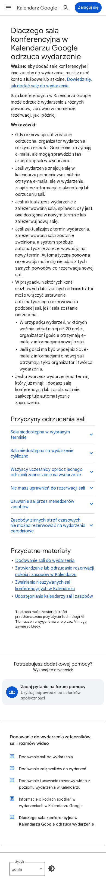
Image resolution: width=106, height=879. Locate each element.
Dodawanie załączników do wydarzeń (52, 768)
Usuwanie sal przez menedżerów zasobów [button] (42, 504)
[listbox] (27, 869)
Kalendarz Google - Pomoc (41, 8)
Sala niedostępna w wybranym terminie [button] (40, 434)
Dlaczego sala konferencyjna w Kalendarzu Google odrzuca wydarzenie (56, 821)
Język (19, 862)
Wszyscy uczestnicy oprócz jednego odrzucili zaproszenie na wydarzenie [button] (47, 472)
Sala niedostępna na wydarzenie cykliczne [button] (42, 453)
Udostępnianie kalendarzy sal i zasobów (54, 596)
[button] (8, 7)
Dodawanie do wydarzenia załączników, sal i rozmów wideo (51, 740)
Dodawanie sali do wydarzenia (44, 560)
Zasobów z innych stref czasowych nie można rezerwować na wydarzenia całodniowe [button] (48, 525)
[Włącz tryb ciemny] (51, 868)
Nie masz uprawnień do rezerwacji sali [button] (48, 488)
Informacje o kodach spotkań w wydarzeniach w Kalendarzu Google (51, 802)
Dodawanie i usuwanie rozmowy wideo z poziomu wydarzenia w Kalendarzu (54, 784)
